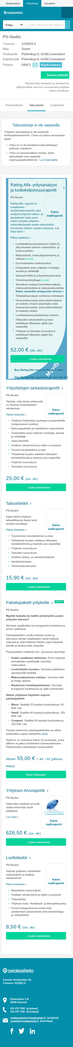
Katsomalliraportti (55, 213)
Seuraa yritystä (57, 75)
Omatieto (49, 3)
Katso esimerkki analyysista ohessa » (40, 291)
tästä (45, 733)
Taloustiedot (36, 105)
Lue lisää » (12, 816)
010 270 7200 (24, 1008)
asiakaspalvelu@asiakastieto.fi (28, 1017)
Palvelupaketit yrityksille (27, 602)
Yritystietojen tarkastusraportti (33, 388)
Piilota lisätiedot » (20, 237)
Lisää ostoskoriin (41, 359)
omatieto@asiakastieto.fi (24, 1021)
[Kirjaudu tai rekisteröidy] (56, 12)
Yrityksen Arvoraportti (25, 790)
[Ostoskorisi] (39, 12)
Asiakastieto (13, 3)
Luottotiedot (57, 105)
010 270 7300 (24, 1011)
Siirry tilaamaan (36, 774)
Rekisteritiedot (14, 105)
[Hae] (67, 24)
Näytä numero (51, 65)
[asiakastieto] (14, 12)
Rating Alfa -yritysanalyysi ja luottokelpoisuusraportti (33, 187)
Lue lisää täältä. (48, 159)
